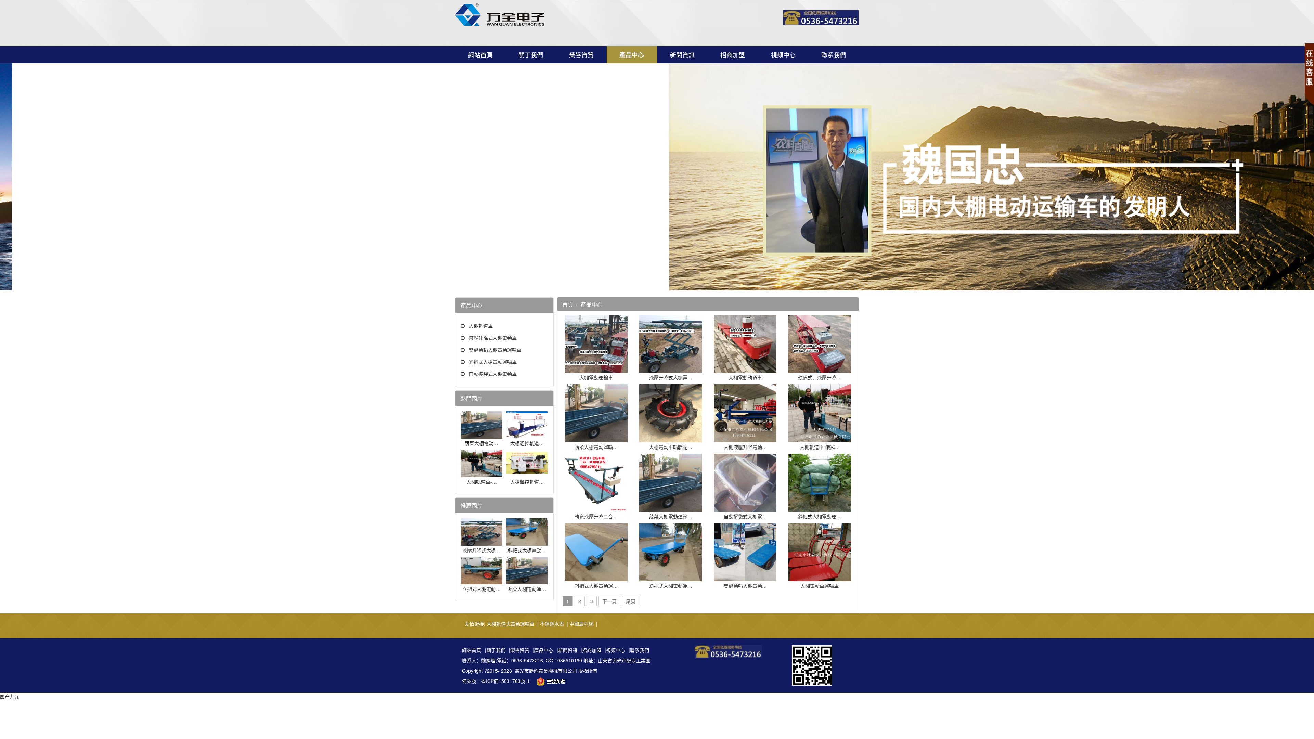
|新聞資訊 (567, 650)
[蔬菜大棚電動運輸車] (482, 435)
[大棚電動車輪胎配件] (670, 439)
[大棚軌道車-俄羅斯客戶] (482, 473)
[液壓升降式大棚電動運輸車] (482, 542)
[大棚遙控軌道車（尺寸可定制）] (527, 435)
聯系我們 (833, 54)
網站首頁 (480, 54)
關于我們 (530, 54)
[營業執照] (552, 680)
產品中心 (631, 54)
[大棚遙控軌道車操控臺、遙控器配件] (527, 473)
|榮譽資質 (519, 650)
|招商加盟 (591, 650)
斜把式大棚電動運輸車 (493, 361)
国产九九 (9, 696)
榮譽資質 (581, 54)
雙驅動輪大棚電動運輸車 (495, 349)
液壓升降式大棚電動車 (493, 337)
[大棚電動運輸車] (596, 369)
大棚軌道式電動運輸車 (510, 623)
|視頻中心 (615, 650)
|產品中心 (543, 650)
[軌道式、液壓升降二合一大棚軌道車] (819, 369)
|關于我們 (495, 650)
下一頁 (609, 601)
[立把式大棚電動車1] (482, 581)
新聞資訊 (682, 54)
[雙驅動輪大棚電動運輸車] (745, 577)
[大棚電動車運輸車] (819, 577)
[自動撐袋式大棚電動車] (745, 508)
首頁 (567, 304)
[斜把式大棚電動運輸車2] (527, 542)
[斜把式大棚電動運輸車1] (596, 577)
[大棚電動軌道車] (745, 369)
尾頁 (630, 601)
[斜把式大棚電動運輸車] (819, 508)
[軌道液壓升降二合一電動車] (596, 508)
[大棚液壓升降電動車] (745, 439)
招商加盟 (732, 54)
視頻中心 (783, 54)
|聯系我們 (639, 650)
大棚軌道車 (481, 325)
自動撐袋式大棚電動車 (493, 373)
